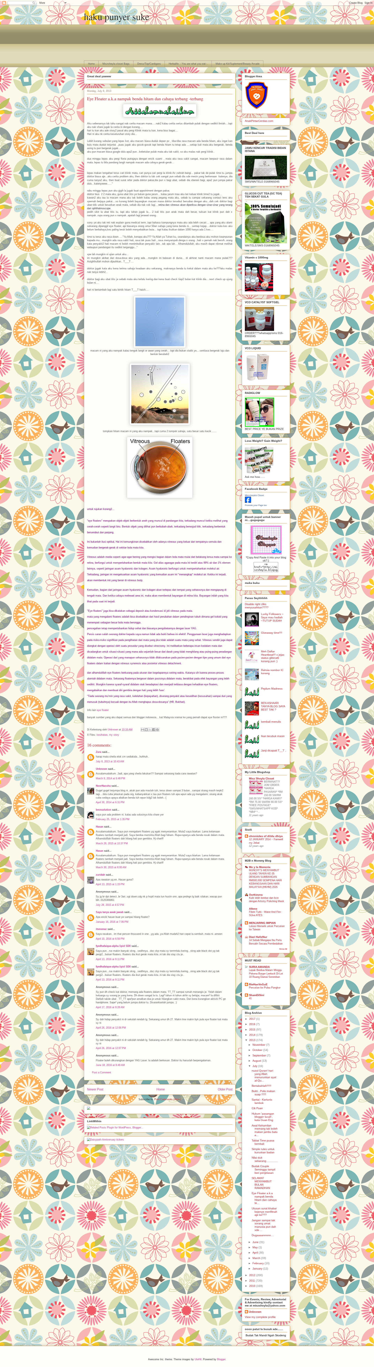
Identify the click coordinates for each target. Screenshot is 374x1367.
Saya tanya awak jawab (109, 912)
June (255, 1242)
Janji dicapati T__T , (273, 750)
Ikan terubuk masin (273, 736)
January (257, 1268)
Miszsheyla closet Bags (116, 63)
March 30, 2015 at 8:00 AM (111, 867)
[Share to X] (150, 730)
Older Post (225, 1089)
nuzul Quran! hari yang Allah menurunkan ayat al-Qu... (264, 1075)
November (259, 1044)
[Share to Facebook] (154, 730)
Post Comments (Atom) (167, 1099)
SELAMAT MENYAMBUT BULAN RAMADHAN (262, 1182)
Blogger (221, 1359)
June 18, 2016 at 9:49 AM (110, 1065)
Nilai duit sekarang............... (265, 1159)
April (255, 1252)
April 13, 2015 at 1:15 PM (110, 884)
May (255, 1247)
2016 (252, 1024)
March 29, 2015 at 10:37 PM (112, 843)
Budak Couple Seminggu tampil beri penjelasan (263, 1169)
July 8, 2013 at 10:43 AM (110, 761)
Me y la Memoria (259, 867)
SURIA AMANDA (259, 966)
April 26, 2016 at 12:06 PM (111, 1027)
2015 (252, 1029)
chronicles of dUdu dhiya (266, 836)
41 (250, 998)
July (255, 1065)
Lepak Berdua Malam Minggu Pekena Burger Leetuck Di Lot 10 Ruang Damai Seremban (266, 973)
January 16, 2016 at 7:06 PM (112, 921)
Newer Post (95, 1089)
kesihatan (102, 734)
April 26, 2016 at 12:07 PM (111, 1048)
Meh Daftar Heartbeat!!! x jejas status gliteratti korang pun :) (272, 656)
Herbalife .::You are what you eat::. (188, 63)
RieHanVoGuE (258, 984)
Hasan (99, 826)
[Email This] (143, 730)
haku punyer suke (116, 16)
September (259, 1055)
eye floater (103, 710)
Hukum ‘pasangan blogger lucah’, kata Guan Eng (263, 1117)
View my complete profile (260, 1317)
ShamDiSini (256, 995)
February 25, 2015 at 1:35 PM (112, 819)
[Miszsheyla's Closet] (248, 501)
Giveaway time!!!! (271, 632)
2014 (252, 1034)
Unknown (101, 768)
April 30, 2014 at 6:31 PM (110, 802)
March (256, 1258)
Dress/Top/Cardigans (149, 63)
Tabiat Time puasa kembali (263, 1142)
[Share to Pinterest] (157, 730)
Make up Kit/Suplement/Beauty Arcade (237, 63)
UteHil (198, 1359)
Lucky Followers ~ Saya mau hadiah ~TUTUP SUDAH (272, 617)
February (258, 1263)
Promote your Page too (256, 505)
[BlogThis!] (146, 730)
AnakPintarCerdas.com (259, 120)
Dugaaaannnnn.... (263, 1235)
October (257, 1050)
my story (114, 734)
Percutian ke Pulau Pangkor (264, 987)
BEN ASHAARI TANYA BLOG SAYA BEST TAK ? (273, 706)
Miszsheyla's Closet (254, 495)
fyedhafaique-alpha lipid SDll (113, 945)
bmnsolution (103, 809)
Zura (98, 751)
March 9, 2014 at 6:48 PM (110, 778)
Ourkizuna (256, 894)
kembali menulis (271, 721)
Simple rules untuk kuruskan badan (263, 1150)
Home (91, 63)
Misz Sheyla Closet (261, 778)
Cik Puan (257, 1108)
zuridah (100, 874)
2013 (252, 1040)
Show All (283, 949)
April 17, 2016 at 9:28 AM (110, 1007)
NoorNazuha (103, 785)
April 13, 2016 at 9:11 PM (110, 959)
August (257, 1060)
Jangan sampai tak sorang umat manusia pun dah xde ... (264, 1225)
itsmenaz (101, 929)
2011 (252, 1280)
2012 (252, 1275)
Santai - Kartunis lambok (262, 1101)
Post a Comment (101, 1072)
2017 (252, 1018)
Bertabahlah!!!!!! (261, 1085)
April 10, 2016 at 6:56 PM (110, 938)
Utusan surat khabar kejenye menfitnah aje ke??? (264, 1212)
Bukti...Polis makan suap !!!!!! (263, 1092)
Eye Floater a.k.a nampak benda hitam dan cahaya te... (264, 1198)
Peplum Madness (271, 688)
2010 (252, 1285)
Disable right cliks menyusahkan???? (256, 606)
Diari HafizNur (258, 936)
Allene (253, 908)
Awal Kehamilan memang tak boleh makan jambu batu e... (265, 1130)
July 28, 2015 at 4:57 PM (110, 904)
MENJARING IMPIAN (262, 922)
